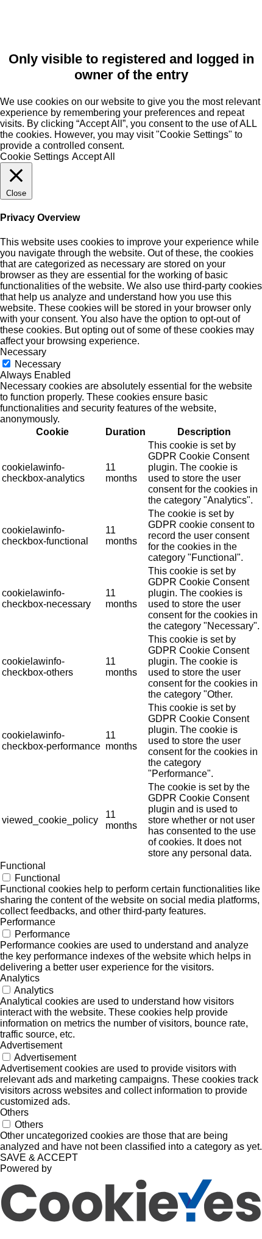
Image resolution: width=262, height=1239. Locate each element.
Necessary (38, 364)
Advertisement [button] (31, 1045)
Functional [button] (23, 866)
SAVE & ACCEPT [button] (39, 1157)
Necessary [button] (23, 352)
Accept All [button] (93, 156)
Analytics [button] (20, 978)
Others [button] (14, 1112)
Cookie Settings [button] (34, 156)
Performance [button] (27, 922)
